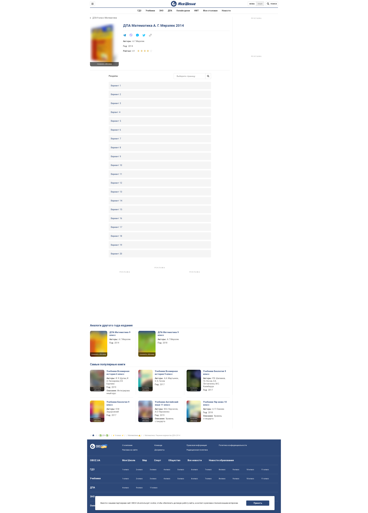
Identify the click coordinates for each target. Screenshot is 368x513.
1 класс (125, 469)
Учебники (150, 10)
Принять (258, 503)
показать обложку (104, 64)
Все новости (195, 460)
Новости (226, 10)
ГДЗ (139, 10)
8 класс (222, 469)
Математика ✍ (134, 435)
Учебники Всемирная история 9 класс (166, 372)
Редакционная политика (197, 450)
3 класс (153, 469)
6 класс (194, 469)
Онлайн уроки (183, 10)
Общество (174, 460)
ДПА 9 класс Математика (104, 18)
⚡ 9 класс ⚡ (118, 435)
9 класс (236, 469)
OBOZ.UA (95, 460)
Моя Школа (128, 460)
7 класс (208, 469)
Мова (252, 4)
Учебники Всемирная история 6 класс (118, 372)
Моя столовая (210, 10)
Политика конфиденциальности (233, 445)
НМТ (196, 10)
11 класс (265, 469)
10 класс (250, 469)
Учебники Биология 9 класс (214, 372)
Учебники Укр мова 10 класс (215, 403)
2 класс (139, 469)
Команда (158, 445)
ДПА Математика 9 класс (119, 333)
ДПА (170, 10)
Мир (144, 460)
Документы (159, 450)
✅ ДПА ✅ (103, 435)
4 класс (167, 469)
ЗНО (161, 10)
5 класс (180, 469)
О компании (127, 445)
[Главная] (93, 435)
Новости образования (221, 460)
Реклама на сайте (129, 450)
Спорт (157, 460)
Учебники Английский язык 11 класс (166, 403)
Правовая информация (197, 445)
